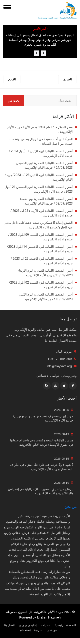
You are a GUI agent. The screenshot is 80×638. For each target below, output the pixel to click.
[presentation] (43, 53)
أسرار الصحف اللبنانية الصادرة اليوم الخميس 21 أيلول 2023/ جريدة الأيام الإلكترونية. (39, 189)
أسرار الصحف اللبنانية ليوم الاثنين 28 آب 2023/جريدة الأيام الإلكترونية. (39, 177)
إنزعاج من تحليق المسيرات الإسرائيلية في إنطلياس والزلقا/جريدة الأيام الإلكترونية (40, 491)
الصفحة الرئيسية (65, 625)
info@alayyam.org (59, 366)
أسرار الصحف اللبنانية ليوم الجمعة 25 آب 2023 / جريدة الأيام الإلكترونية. (42, 261)
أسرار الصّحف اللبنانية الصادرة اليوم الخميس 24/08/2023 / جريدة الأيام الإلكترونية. (44, 165)
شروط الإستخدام (31, 630)
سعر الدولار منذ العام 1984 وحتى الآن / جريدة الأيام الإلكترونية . (40, 129)
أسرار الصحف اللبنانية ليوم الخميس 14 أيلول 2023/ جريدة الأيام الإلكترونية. (40, 249)
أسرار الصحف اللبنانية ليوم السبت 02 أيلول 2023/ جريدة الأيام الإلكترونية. (41, 285)
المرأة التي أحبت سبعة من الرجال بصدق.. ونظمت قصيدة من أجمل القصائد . (41, 141)
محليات (45, 625)
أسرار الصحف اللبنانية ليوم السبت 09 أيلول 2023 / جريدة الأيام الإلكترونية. (40, 237)
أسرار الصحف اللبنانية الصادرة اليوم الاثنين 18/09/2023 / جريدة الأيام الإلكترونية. (46, 297)
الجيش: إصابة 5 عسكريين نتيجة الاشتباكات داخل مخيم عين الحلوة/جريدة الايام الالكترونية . (38, 225)
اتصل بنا (9, 625)
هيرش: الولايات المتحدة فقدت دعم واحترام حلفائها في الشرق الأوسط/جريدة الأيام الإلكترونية (41, 442)
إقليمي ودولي (28, 625)
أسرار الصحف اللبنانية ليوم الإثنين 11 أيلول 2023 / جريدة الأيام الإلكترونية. (41, 153)
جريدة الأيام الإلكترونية (48, 612)
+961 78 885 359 (60, 359)
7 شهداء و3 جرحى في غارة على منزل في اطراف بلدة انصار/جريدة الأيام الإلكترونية (41, 467)
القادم (12, 79)
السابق (67, 79)
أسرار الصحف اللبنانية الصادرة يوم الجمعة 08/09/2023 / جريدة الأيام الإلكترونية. (46, 201)
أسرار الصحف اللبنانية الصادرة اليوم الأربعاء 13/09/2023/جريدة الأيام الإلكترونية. (45, 273)
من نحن (70, 507)
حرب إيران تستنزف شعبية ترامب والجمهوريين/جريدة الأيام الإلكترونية (43, 418)
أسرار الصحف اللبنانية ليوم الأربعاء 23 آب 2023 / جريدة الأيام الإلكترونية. (41, 213)
